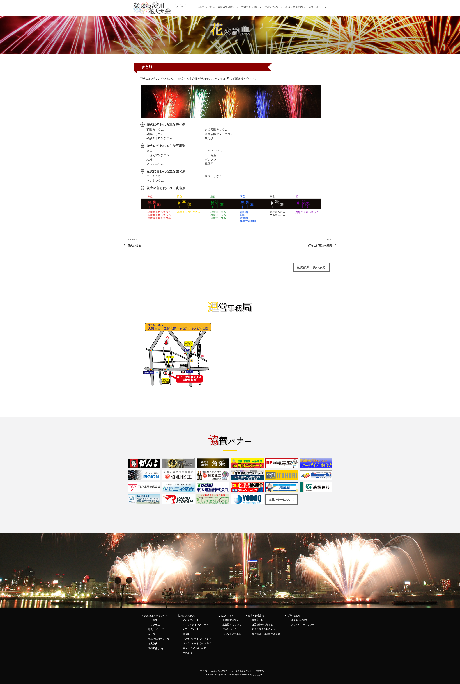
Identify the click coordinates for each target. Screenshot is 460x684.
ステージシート (191, 629)
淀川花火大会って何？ (155, 615)
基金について (229, 629)
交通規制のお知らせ (262, 624)
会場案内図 (258, 619)
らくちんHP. (257, 675)
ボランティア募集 (231, 634)
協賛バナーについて (282, 499)
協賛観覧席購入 (226, 7)
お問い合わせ (316, 7)
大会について (204, 7)
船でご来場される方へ (263, 629)
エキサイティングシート (195, 624)
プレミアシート (191, 619)
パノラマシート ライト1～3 (197, 643)
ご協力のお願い (250, 7)
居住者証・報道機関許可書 (266, 634)
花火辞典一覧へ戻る (311, 267)
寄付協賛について (231, 619)
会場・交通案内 (294, 7)
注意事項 (187, 653)
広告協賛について (231, 624)
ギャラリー (154, 634)
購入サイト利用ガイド (194, 648)
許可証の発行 (271, 7)
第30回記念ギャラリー (160, 639)
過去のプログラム (157, 629)
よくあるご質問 (299, 619)
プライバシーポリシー (302, 624)
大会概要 (152, 620)
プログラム (154, 624)
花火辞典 (152, 643)
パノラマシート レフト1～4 (197, 638)
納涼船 (186, 634)
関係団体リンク (156, 648)
